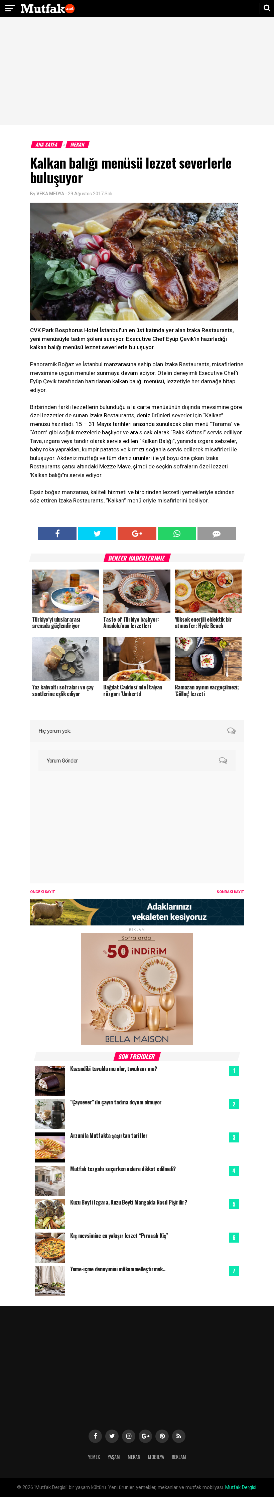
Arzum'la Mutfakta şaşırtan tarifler (109, 1135)
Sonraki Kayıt (230, 892)
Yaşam (114, 1456)
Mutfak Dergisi (240, 1487)
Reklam (179, 1456)
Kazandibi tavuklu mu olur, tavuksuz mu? (113, 1069)
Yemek (94, 1456)
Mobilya (156, 1456)
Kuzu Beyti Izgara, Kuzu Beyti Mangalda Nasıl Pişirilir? (128, 1202)
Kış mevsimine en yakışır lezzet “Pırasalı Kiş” (119, 1236)
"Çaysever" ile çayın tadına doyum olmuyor (116, 1102)
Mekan (78, 144)
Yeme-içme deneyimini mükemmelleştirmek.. (117, 1269)
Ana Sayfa (47, 144)
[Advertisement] (137, 72)
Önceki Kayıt (42, 892)
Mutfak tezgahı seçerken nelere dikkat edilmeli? (123, 1169)
